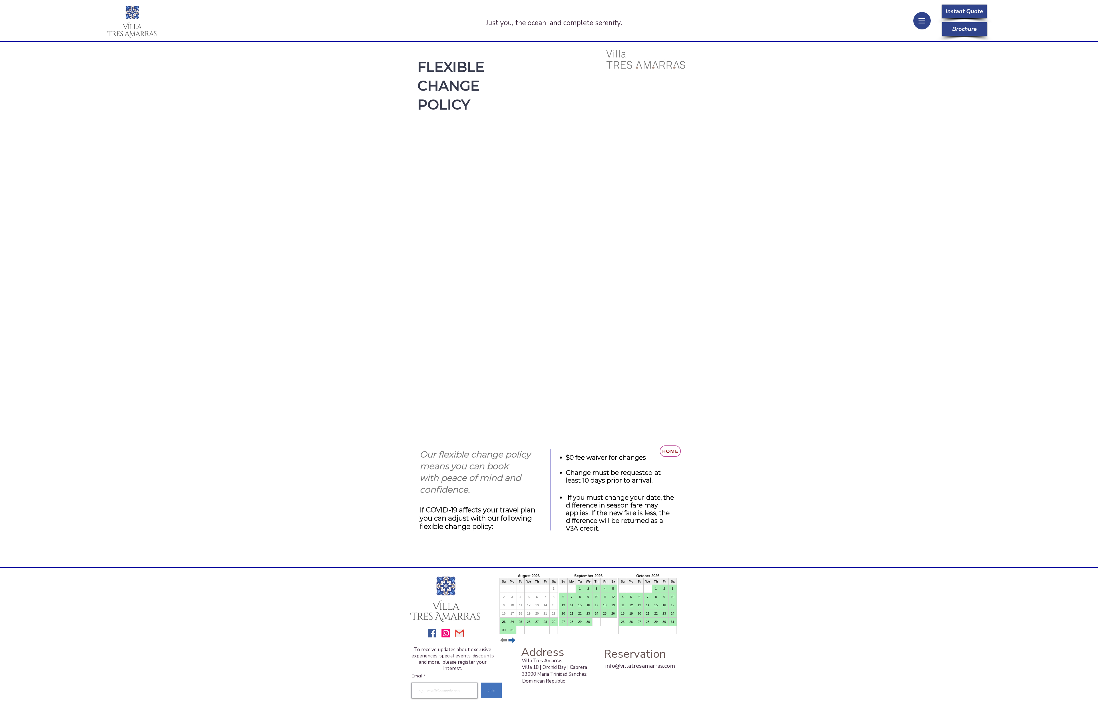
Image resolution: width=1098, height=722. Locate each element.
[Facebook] (432, 633)
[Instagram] (445, 633)
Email (417, 676)
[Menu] (922, 20)
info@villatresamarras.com (640, 666)
